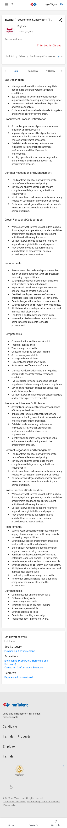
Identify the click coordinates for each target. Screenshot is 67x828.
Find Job (10, 56)
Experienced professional (18, 677)
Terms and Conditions (14, 801)
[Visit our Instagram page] (13, 787)
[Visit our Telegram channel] (24, 787)
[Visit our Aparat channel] (30, 787)
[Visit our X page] (19, 787)
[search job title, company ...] (12, 5)
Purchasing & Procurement (43, 56)
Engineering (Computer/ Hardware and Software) (26, 662)
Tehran (22, 56)
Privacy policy (9, 805)
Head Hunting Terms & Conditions (43, 801)
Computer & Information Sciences (23, 668)
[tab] (16, 71)
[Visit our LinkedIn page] (6, 787)
